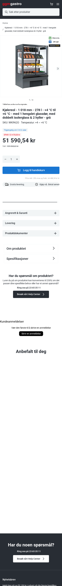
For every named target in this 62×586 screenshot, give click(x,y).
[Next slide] (57, 68)
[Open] (57, 4)
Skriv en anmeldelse (31, 333)
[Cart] (51, 4)
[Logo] (12, 4)
